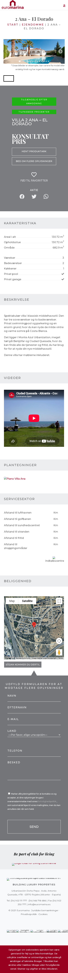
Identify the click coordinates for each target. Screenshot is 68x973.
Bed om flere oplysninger (34, 161)
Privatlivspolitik (29, 914)
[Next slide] (60, 51)
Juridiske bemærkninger (44, 910)
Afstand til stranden (16, 531)
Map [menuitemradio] (12, 601)
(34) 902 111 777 (19, 900)
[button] (8, 78)
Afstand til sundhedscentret (22, 525)
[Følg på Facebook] (23, 921)
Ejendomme (33, 24)
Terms (60, 658)
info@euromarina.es (39, 904)
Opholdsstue (12, 242)
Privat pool (11, 273)
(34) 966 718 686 (37, 900)
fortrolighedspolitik (47, 801)
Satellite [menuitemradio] (27, 601)
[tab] (19, 61)
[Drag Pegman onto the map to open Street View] (59, 652)
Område (9, 247)
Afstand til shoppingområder (15, 546)
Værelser (9, 257)
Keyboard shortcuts (23, 658)
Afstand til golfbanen (17, 518)
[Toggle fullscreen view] (59, 601)
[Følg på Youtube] (40, 921)
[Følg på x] (27, 921)
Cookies (42, 914)
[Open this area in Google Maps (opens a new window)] (10, 657)
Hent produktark (34, 151)
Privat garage (12, 279)
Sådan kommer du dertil (23, 664)
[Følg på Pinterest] (36, 921)
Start (12, 24)
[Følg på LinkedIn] (45, 921)
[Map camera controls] (59, 641)
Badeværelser (13, 263)
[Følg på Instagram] (32, 921)
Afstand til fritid (14, 538)
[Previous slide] (8, 51)
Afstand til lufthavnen (17, 512)
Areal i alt (10, 236)
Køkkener (10, 268)
